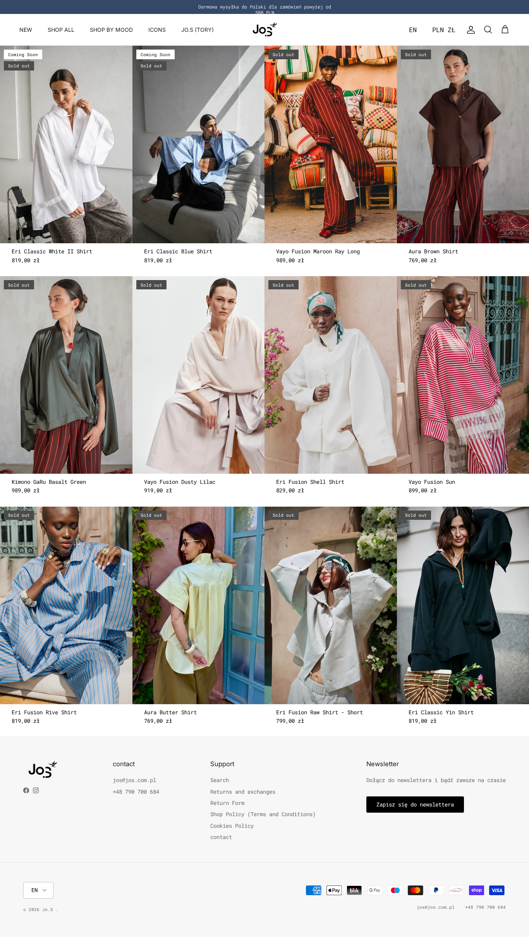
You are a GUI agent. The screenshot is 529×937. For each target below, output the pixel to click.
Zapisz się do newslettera (415, 804)
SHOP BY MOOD (111, 29)
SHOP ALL (61, 29)
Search (219, 780)
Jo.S (49, 909)
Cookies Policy (232, 825)
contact (221, 837)
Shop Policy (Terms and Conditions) (263, 814)
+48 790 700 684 (136, 791)
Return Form (227, 802)
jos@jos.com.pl (134, 780)
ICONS (157, 29)
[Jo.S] (264, 30)
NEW (25, 29)
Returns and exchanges (242, 791)
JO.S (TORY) (197, 29)
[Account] (469, 29)
